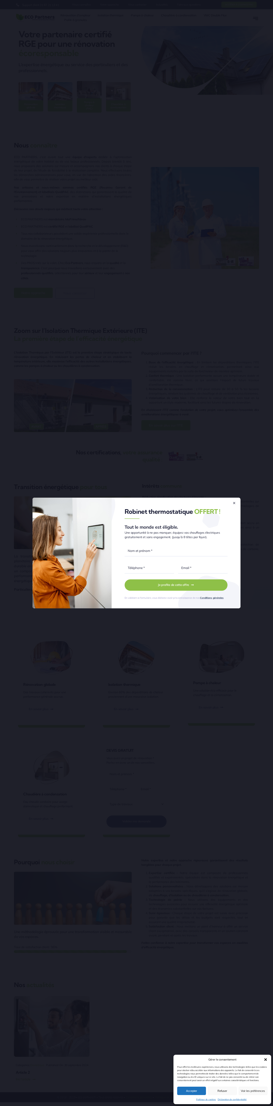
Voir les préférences (253, 1090)
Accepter (191, 1090)
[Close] (234, 503)
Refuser (222, 1090)
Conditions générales (211, 597)
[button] (265, 1059)
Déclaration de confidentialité (232, 1099)
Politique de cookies (206, 1099)
